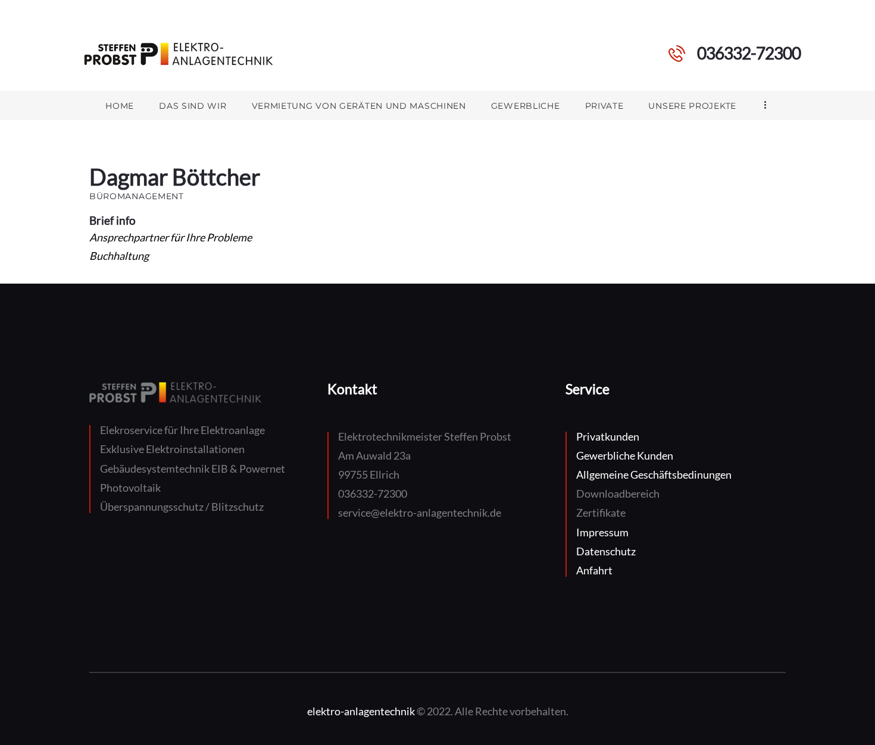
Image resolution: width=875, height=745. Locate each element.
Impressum (602, 532)
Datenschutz (606, 551)
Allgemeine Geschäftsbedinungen (654, 474)
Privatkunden (607, 436)
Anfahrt (594, 570)
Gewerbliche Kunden (624, 455)
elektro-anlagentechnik (361, 711)
